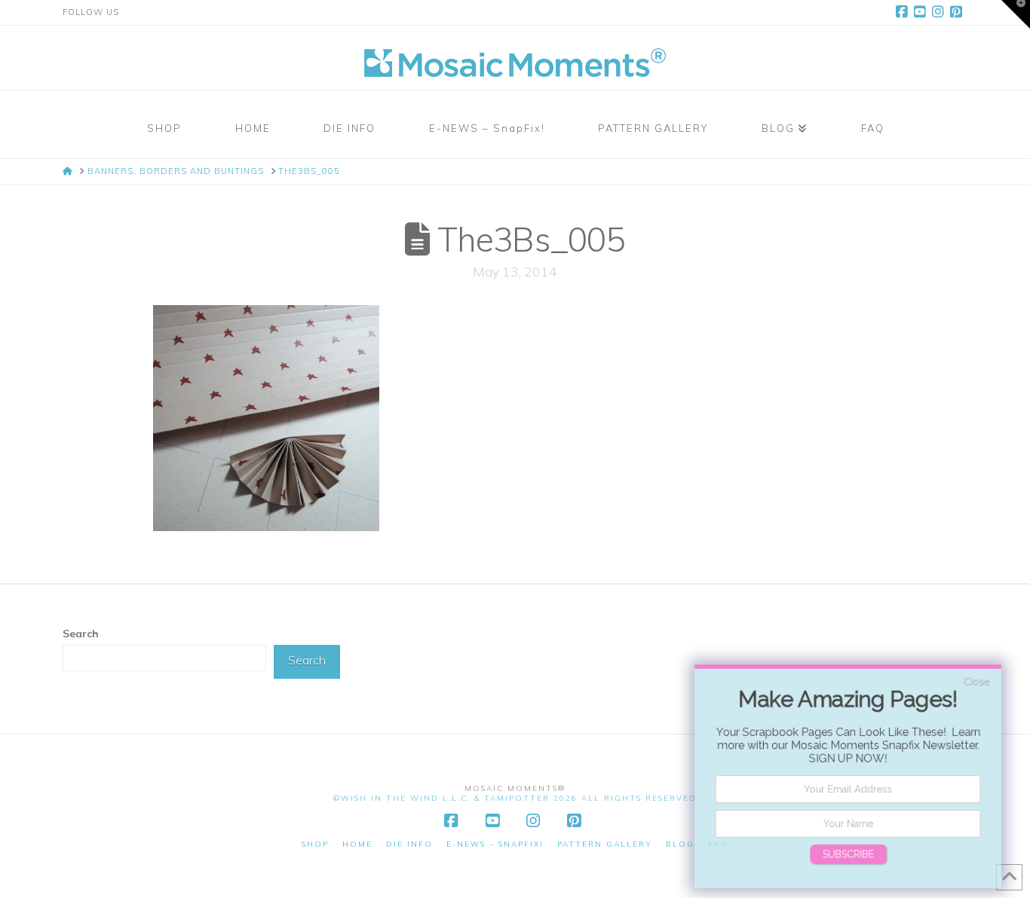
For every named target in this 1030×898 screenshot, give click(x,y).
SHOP (315, 844)
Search (81, 633)
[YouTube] (922, 12)
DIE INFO (409, 844)
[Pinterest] (958, 12)
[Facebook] (904, 12)
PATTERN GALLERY (604, 844)
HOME (357, 844)
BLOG (680, 844)
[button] (1015, 14)
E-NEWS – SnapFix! (495, 844)
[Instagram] (940, 12)
